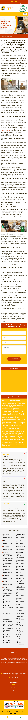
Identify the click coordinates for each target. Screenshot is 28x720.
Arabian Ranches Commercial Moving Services (7, 595)
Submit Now (14, 358)
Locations (14, 687)
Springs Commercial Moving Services (20, 606)
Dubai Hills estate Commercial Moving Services (8, 630)
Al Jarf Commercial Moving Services (8, 559)
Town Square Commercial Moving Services (20, 630)
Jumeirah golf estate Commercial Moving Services (20, 555)
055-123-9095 (15, 677)
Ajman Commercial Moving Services (7, 542)
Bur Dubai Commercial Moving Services (7, 601)
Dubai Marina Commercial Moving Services (7, 636)
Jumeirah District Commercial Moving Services (20, 548)
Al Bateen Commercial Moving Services (7, 554)
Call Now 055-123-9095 (9, 14)
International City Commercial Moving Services (20, 536)
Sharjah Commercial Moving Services (20, 594)
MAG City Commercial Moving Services (20, 574)
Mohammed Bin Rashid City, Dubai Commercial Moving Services (20, 581)
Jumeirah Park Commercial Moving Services (20, 568)
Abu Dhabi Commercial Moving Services (7, 536)
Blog (14, 690)
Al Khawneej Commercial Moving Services (7, 571)
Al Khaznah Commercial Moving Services (7, 577)
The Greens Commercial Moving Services (20, 612)
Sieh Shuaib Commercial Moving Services (20, 600)
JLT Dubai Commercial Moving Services (20, 542)
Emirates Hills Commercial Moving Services (7, 642)
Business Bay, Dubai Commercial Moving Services (8, 607)
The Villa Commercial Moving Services (20, 624)
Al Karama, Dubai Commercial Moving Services (7, 565)
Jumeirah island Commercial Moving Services (20, 562)
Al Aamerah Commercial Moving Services (7, 548)
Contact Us (7, 718)
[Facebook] (14, 696)
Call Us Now (20, 718)
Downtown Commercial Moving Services (7, 619)
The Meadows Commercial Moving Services (20, 618)
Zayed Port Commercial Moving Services (20, 642)
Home (2, 35)
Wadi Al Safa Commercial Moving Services (20, 636)
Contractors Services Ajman (11, 35)
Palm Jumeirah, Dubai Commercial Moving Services (21, 588)
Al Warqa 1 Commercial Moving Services (7, 583)
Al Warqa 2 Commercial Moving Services (7, 589)
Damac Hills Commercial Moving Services (7, 613)
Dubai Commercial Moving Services (8, 625)
